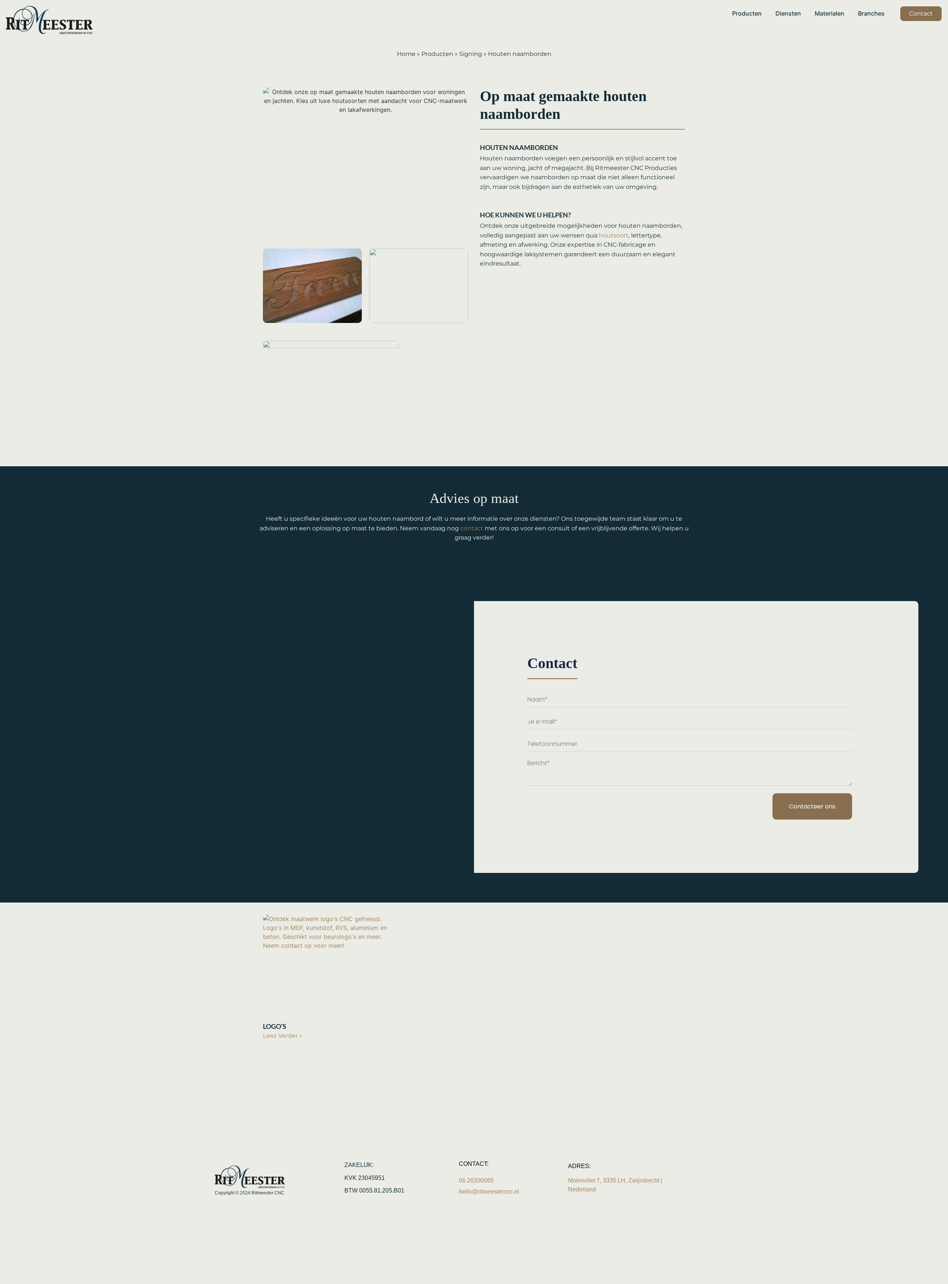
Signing (470, 53)
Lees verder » (282, 1035)
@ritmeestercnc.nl (489, 1191)
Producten (437, 53)
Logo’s (274, 1026)
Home (406, 53)
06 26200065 (477, 1180)
